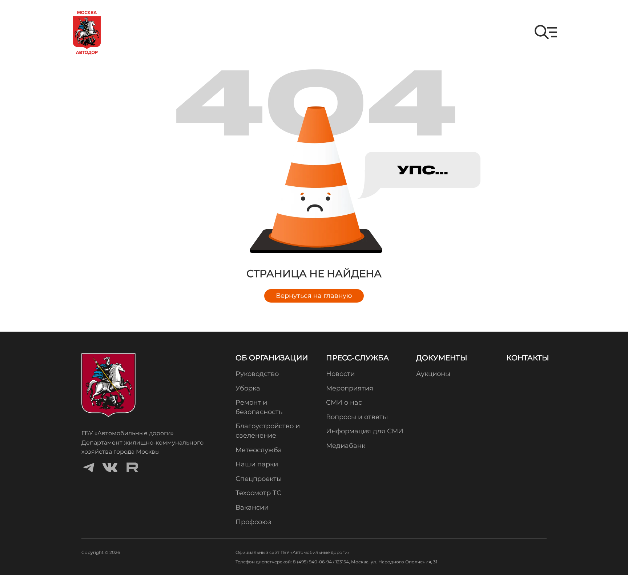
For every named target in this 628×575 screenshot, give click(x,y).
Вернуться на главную (314, 296)
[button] (545, 32)
